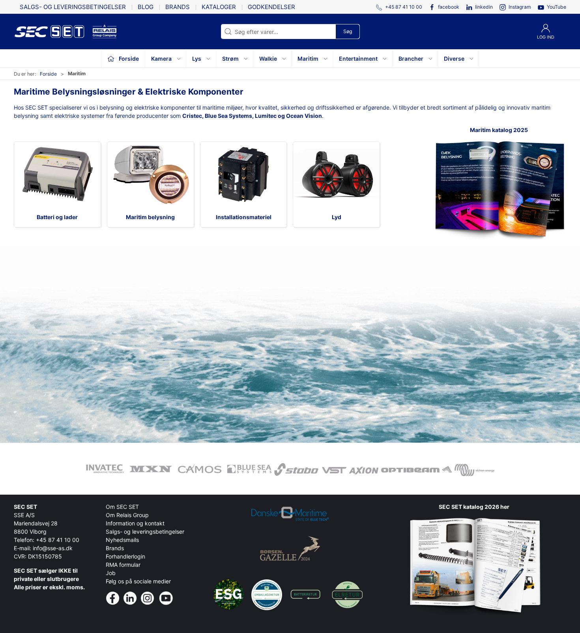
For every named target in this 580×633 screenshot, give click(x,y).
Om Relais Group (127, 515)
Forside (48, 74)
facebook (448, 7)
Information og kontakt (135, 523)
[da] (53, 31)
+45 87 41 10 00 (57, 539)
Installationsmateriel (243, 217)
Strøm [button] (230, 58)
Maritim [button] (307, 58)
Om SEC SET (122, 506)
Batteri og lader (57, 217)
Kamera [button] (161, 58)
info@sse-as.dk (53, 548)
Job (111, 573)
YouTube (556, 7)
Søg (347, 31)
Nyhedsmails (122, 539)
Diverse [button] (454, 58)
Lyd (336, 217)
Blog (145, 7)
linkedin (484, 7)
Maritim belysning (150, 217)
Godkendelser (271, 7)
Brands (177, 7)
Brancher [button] (411, 58)
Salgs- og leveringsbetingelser (73, 7)
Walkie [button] (268, 58)
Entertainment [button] (358, 58)
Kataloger (219, 7)
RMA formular (123, 564)
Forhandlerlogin (125, 556)
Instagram (520, 7)
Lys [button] (196, 58)
